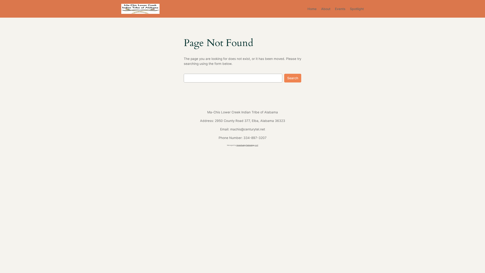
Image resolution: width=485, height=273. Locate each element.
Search (292, 78)
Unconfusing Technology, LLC (247, 145)
